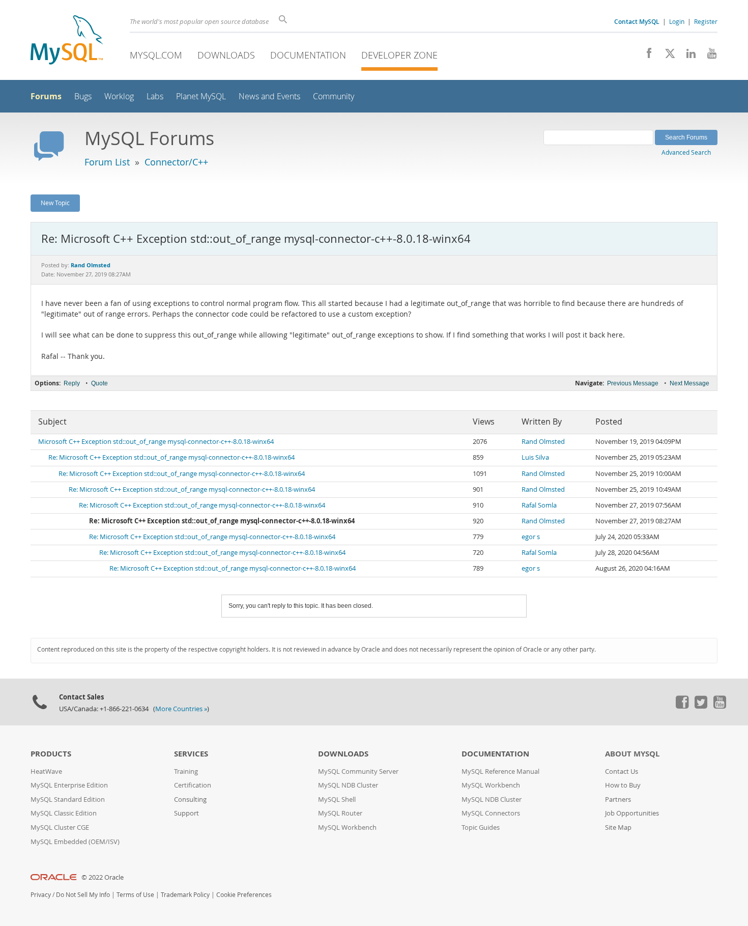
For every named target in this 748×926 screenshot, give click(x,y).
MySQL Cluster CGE (60, 827)
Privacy (41, 895)
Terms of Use (135, 895)
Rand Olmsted (543, 441)
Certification (192, 785)
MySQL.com (156, 55)
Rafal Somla (539, 505)
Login (676, 21)
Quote (99, 383)
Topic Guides (481, 827)
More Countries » (181, 709)
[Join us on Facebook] (645, 56)
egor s (531, 536)
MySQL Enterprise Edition (69, 785)
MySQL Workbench (347, 827)
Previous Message (632, 383)
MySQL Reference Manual (500, 771)
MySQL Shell (337, 799)
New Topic (55, 203)
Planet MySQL (201, 96)
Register (705, 21)
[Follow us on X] (666, 56)
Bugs (83, 96)
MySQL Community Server (358, 771)
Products (51, 753)
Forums (46, 96)
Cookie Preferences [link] (244, 895)
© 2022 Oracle (102, 877)
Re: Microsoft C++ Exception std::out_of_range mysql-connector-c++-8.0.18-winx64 (171, 457)
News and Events (269, 96)
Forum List (107, 162)
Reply (72, 383)
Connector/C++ (176, 162)
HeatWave (46, 771)
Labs (155, 96)
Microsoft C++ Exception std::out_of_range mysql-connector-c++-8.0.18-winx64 (156, 441)
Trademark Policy (185, 895)
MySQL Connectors (491, 813)
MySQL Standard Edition (68, 799)
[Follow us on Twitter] (701, 706)
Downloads (226, 55)
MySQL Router (340, 813)
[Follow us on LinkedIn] (687, 56)
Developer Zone (399, 55)
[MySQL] (66, 41)
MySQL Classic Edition (64, 813)
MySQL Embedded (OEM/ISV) (75, 841)
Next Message (689, 383)
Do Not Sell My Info (83, 895)
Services (191, 753)
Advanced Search (686, 152)
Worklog (119, 96)
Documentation (308, 55)
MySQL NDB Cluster (348, 785)
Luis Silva (535, 457)
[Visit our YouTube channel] (708, 56)
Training (186, 771)
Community (333, 96)
